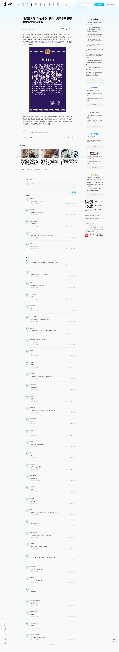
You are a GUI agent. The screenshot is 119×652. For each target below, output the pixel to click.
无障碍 (112, 4)
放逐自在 (32, 396)
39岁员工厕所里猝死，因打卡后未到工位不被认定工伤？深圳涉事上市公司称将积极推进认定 (94, 29)
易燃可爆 (32, 198)
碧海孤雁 (32, 373)
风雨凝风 (32, 362)
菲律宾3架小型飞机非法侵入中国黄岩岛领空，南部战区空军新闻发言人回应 (94, 55)
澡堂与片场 (32, 305)
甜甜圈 (31, 430)
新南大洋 (32, 543)
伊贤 (31, 509)
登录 (108, 4)
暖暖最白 (32, 243)
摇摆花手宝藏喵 (33, 221)
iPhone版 (99, 205)
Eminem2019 (32, 209)
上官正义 (32, 498)
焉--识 (31, 453)
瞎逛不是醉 (32, 328)
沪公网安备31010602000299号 (91, 225)
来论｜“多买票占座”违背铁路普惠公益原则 (94, 116)
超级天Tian (32, 407)
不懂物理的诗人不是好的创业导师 (37, 339)
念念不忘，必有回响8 (34, 634)
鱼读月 (31, 350)
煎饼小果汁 (32, 487)
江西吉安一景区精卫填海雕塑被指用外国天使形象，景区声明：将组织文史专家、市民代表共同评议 (94, 74)
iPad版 (99, 209)
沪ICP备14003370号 (89, 223)
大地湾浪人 (32, 464)
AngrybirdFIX (33, 316)
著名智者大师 (33, 475)
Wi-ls (31, 260)
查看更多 (94, 104)
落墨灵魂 (32, 577)
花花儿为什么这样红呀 (35, 600)
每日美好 (32, 441)
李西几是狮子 (33, 418)
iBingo (31, 521)
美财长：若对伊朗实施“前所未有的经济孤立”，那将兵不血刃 (95, 121)
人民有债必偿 (33, 294)
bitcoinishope (32, 589)
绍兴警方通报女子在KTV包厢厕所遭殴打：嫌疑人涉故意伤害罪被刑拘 (94, 62)
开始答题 (94, 167)
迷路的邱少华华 (33, 532)
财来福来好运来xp (34, 384)
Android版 (100, 201)
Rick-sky (32, 282)
